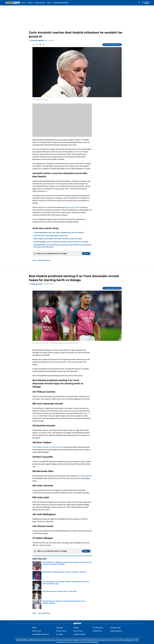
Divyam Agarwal (37, 40)
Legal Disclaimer (116, 631)
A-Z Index (59, 634)
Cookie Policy (97, 631)
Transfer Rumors (39, 3)
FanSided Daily (115, 628)
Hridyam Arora (36, 284)
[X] (143, 2)
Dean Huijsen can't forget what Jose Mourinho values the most (58, 239)
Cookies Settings (79, 634)
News (23, 3)
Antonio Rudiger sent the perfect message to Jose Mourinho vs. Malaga (61, 242)
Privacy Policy (61, 631)
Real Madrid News (44, 260)
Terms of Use (78, 631)
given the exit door (74, 207)
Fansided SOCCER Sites (60, 3)
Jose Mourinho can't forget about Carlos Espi (51, 235)
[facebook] (139, 2)
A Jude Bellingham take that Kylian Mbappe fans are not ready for (59, 232)
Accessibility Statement (40, 634)
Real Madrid (78, 152)
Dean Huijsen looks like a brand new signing (48, 447)
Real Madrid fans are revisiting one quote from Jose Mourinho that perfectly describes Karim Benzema (62, 246)
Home (34, 260)
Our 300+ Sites (97, 628)
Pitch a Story (36, 631)
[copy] (43, 44)
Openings (59, 628)
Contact (76, 628)
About (49, 3)
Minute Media (23, 639)
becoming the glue (83, 476)
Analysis (30, 3)
